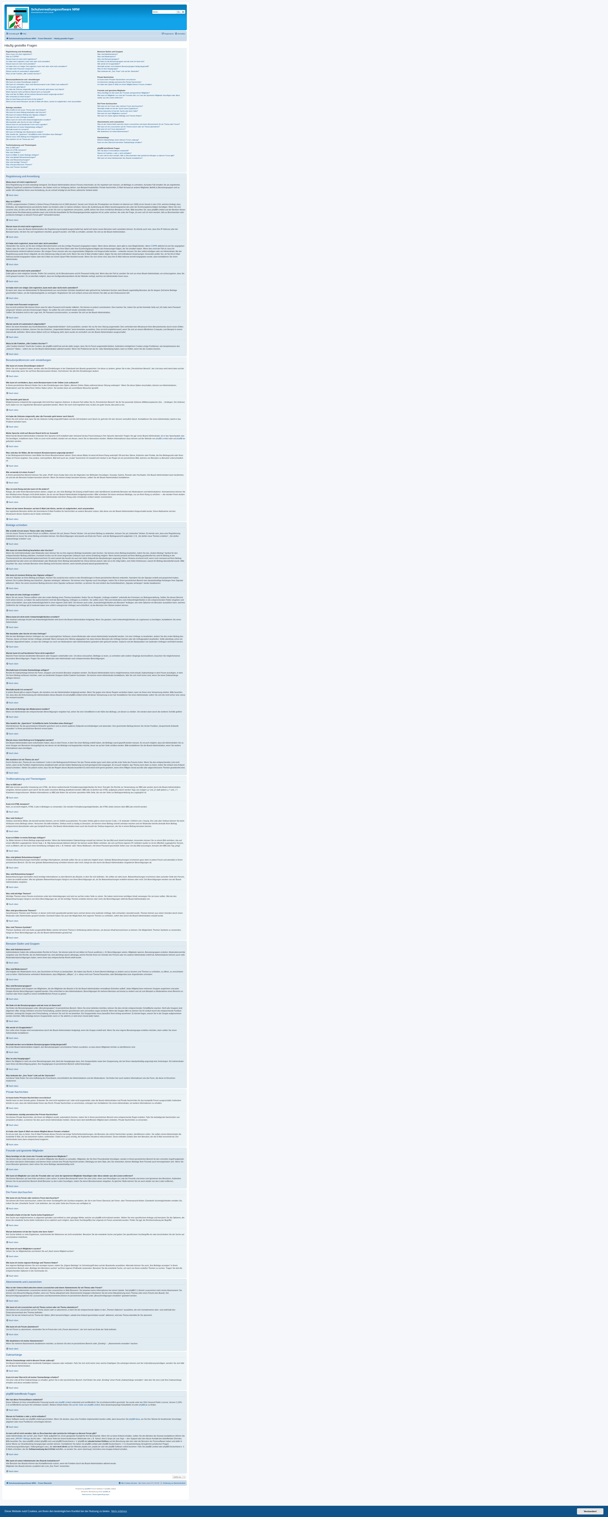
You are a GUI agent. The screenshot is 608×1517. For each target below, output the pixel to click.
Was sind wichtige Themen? (17, 162)
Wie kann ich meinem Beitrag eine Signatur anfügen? (26, 115)
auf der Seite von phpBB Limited (86, 1405)
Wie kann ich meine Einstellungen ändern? (22, 82)
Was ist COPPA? (12, 56)
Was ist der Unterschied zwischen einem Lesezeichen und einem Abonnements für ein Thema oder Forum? (138, 124)
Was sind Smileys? (13, 152)
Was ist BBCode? (12, 148)
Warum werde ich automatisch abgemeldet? (23, 71)
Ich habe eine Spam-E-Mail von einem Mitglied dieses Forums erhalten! (124, 84)
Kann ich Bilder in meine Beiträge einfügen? (22, 155)
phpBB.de (181, 438)
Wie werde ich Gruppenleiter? (108, 64)
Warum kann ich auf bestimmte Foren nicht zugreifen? (27, 124)
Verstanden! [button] (590, 1511)
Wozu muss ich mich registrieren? (19, 54)
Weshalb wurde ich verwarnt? (17, 129)
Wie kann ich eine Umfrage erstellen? (20, 117)
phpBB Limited (162, 438)
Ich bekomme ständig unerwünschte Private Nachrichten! (119, 82)
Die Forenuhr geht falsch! (15, 87)
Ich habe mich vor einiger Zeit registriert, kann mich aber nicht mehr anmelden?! (36, 66)
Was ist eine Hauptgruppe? (107, 69)
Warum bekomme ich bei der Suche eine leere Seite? (117, 111)
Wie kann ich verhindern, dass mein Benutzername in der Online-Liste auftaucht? (37, 84)
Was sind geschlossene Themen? (19, 165)
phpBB (87, 1489)
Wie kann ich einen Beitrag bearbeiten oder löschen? (26, 112)
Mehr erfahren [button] (119, 1511)
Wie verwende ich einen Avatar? (18, 97)
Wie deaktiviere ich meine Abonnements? (113, 131)
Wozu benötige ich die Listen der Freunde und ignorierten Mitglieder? (123, 93)
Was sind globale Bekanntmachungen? (21, 157)
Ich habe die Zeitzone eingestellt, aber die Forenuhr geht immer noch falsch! (35, 89)
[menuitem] (23, 34)
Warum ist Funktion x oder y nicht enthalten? (114, 153)
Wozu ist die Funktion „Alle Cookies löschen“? (23, 74)
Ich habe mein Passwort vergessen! (20, 69)
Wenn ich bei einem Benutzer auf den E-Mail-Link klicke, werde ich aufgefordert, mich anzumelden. (44, 101)
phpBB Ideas (134, 1419)
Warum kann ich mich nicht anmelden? (21, 64)
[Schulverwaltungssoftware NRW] (18, 17)
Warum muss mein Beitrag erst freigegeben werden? (26, 137)
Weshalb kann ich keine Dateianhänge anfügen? (24, 127)
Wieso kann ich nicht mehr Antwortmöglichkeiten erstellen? (28, 120)
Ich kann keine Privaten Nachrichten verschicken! (116, 79)
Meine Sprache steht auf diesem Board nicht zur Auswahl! (28, 92)
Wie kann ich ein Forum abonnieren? (111, 129)
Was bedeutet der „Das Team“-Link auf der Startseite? (118, 71)
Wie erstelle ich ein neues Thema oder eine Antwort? (26, 110)
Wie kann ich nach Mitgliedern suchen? (112, 113)
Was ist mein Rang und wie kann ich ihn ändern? (24, 99)
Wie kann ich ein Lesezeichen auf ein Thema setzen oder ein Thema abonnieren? (128, 127)
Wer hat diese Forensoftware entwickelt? (113, 151)
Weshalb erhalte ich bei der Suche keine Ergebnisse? (117, 108)
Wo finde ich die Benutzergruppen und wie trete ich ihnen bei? (120, 61)
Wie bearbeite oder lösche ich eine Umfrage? (23, 122)
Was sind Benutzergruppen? (108, 59)
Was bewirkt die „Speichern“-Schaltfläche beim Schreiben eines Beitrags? (34, 134)
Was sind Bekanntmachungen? (18, 160)
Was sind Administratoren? (107, 54)
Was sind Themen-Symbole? (17, 167)
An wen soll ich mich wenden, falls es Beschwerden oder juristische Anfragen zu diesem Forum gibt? (135, 155)
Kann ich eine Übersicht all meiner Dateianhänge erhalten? (119, 142)
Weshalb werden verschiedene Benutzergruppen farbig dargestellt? (123, 66)
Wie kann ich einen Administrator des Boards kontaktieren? (119, 158)
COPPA (154, 246)
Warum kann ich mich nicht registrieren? (21, 59)
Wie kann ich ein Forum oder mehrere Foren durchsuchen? (120, 106)
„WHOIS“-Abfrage (22, 1438)
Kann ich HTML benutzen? (16, 150)
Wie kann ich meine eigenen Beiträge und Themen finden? (119, 116)
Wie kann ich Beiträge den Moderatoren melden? (24, 132)
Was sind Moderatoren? (106, 56)
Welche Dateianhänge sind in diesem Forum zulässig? (118, 140)
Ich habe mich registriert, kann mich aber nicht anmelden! (28, 61)
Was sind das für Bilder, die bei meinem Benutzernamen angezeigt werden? (35, 94)
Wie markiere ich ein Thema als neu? (20, 139)
